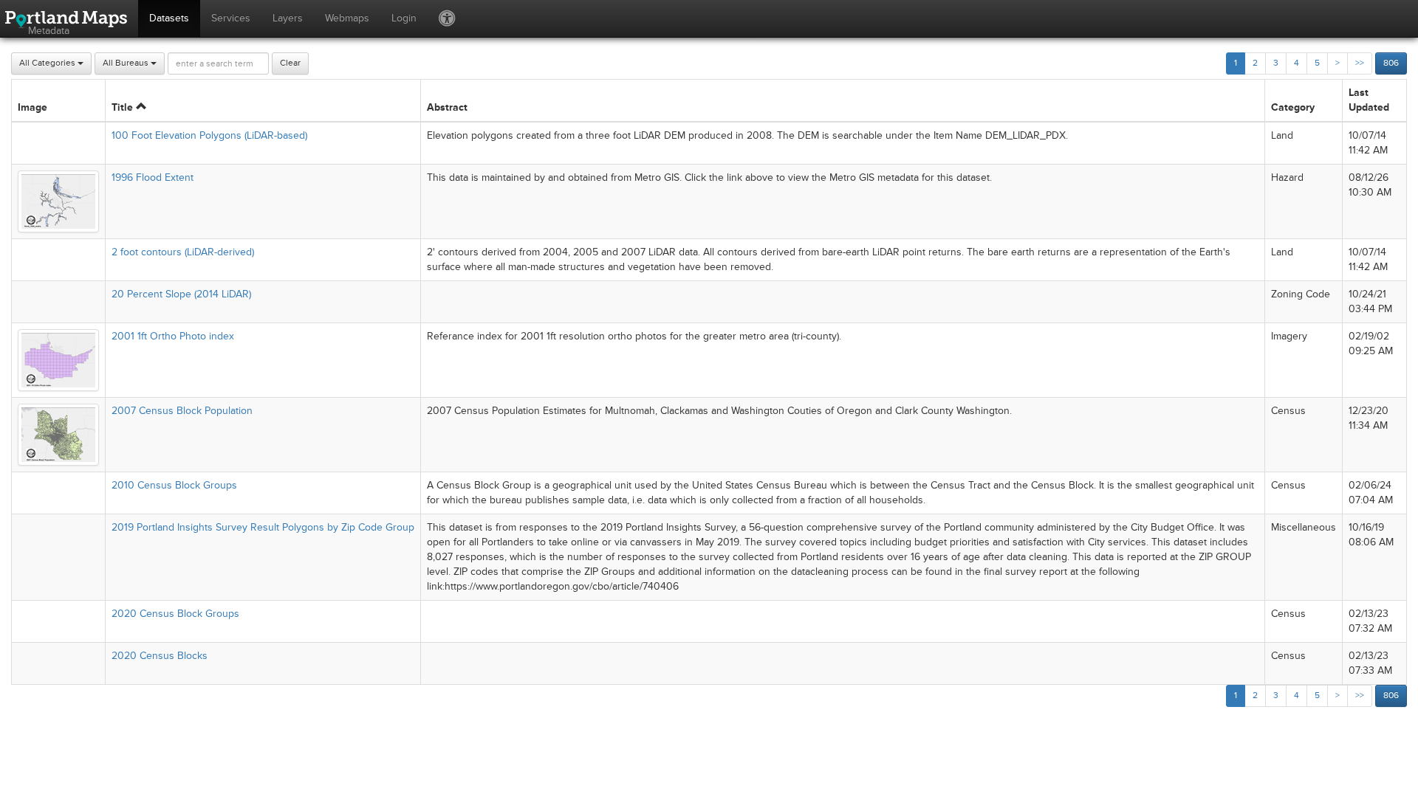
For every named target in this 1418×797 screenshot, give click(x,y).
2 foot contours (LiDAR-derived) (183, 252)
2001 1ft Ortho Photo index (173, 336)
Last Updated (1369, 100)
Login (404, 18)
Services (230, 18)
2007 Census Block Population (182, 410)
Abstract (447, 107)
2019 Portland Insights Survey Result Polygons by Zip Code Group (263, 527)
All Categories (48, 63)
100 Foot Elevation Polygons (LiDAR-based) (209, 135)
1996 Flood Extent (152, 177)
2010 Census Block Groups (174, 485)
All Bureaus (127, 63)
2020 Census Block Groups (175, 613)
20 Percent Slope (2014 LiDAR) (181, 294)
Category (1293, 107)
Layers (288, 18)
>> (1359, 63)
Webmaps (347, 18)
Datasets (169, 18)
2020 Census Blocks (160, 655)
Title (124, 107)
